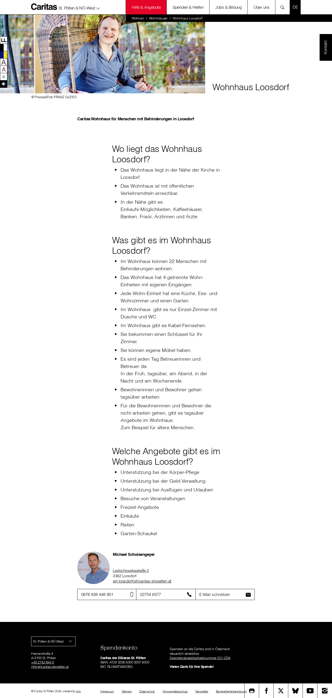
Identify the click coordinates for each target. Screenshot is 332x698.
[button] (79, 7)
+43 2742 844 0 (42, 662)
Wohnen (138, 18)
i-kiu (78, 691)
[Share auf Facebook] (266, 690)
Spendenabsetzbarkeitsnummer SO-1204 (200, 658)
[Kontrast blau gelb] (3, 54)
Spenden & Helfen (188, 7)
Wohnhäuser (158, 18)
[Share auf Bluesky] (295, 690)
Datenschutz (147, 691)
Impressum (107, 691)
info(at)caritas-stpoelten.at (50, 666)
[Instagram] (324, 690)
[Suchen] (284, 7)
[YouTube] (310, 690)
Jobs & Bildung (228, 7)
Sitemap (127, 691)
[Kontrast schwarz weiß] (3, 47)
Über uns (261, 7)
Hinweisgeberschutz (175, 691)
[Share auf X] (281, 690)
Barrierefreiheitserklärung (231, 691)
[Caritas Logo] (44, 6)
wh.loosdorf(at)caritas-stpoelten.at (142, 581)
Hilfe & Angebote (146, 7)
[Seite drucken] (252, 690)
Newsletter (201, 691)
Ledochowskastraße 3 (131, 570)
